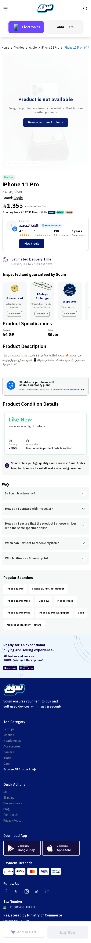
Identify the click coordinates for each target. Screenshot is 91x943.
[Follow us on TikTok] (37, 891)
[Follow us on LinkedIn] (47, 891)
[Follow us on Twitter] (16, 891)
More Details (77, 390)
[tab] (26, 27)
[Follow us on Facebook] (5, 891)
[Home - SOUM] (45, 8)
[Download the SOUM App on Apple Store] (10, 668)
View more (15, 313)
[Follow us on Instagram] (26, 891)
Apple (18, 198)
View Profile (31, 244)
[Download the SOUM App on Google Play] (26, 668)
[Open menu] (5, 8)
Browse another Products (45, 122)
